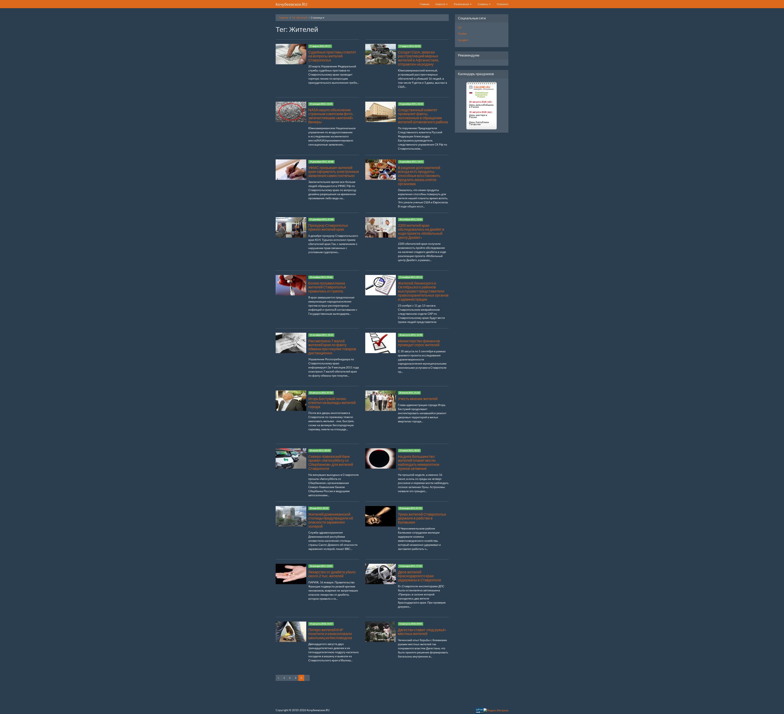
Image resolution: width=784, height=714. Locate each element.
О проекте (502, 4)
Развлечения (462, 4)
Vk (459, 27)
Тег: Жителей (299, 17)
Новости (440, 4)
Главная (424, 4)
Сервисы (483, 4)
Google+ (463, 40)
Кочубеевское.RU (291, 4)
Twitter (462, 33)
